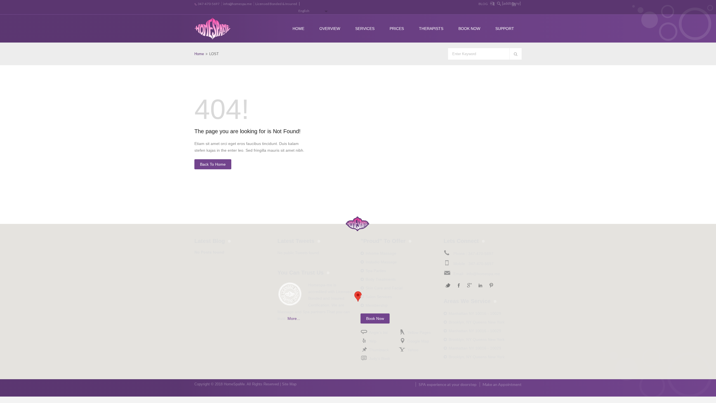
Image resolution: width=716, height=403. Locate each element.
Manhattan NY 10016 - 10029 (475, 313)
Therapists (431, 28)
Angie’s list (378, 332)
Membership (377, 305)
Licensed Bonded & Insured (276, 4)
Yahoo (412, 350)
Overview (329, 28)
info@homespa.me (237, 4)
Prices (397, 28)
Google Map (418, 341)
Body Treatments (381, 279)
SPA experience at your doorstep (448, 384)
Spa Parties (376, 270)
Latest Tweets (295, 241)
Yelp (372, 341)
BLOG (483, 4)
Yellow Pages (419, 332)
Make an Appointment (502, 384)
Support (504, 28)
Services (365, 28)
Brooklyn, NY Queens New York (477, 322)
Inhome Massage (381, 253)
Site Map (289, 384)
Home (298, 28)
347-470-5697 (209, 4)
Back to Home (213, 164)
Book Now (469, 28)
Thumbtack (379, 350)
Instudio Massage (381, 262)
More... (294, 318)
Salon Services (379, 296)
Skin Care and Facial (384, 288)
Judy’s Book (379, 358)
